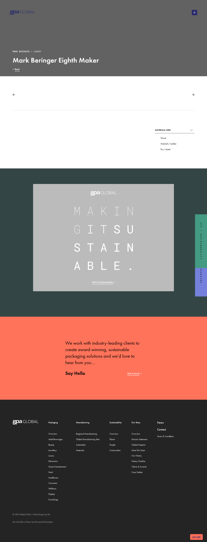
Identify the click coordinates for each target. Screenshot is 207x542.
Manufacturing (82, 422)
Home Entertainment (57, 466)
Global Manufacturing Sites (88, 439)
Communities (115, 450)
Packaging (53, 422)
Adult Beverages (55, 439)
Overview (52, 433)
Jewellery (52, 450)
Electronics (53, 461)
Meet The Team (138, 450)
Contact (161, 429)
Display (51, 494)
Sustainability (116, 422)
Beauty (51, 444)
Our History (137, 455)
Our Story (136, 422)
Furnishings (53, 499)
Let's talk (196, 536)
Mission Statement (139, 439)
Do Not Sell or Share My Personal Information (33, 521)
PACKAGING (201, 275)
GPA (201, 225)
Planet (112, 439)
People (112, 444)
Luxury (37, 51)
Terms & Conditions (165, 436)
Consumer (52, 483)
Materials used (163, 130)
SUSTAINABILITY (201, 247)
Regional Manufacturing (86, 433)
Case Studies (137, 472)
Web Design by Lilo (41, 514)
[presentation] (14, 94)
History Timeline (138, 461)
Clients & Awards (139, 466)
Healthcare (53, 477)
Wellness (52, 488)
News (160, 422)
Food (50, 472)
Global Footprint (138, 444)
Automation (81, 444)
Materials (80, 450)
